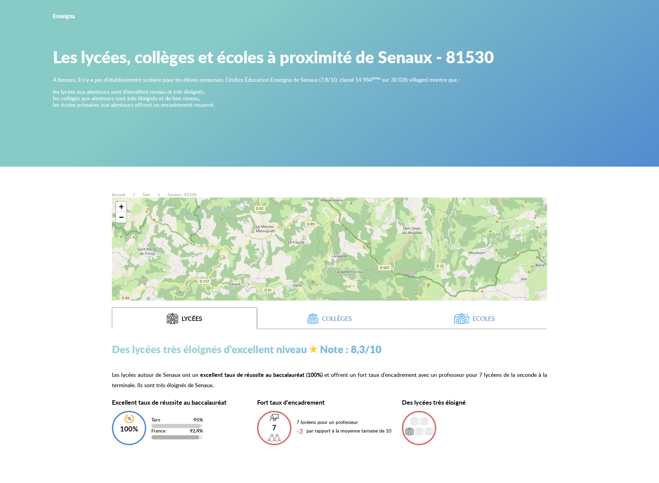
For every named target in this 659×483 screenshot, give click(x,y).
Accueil (118, 195)
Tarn (146, 195)
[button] (121, 207)
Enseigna (64, 16)
